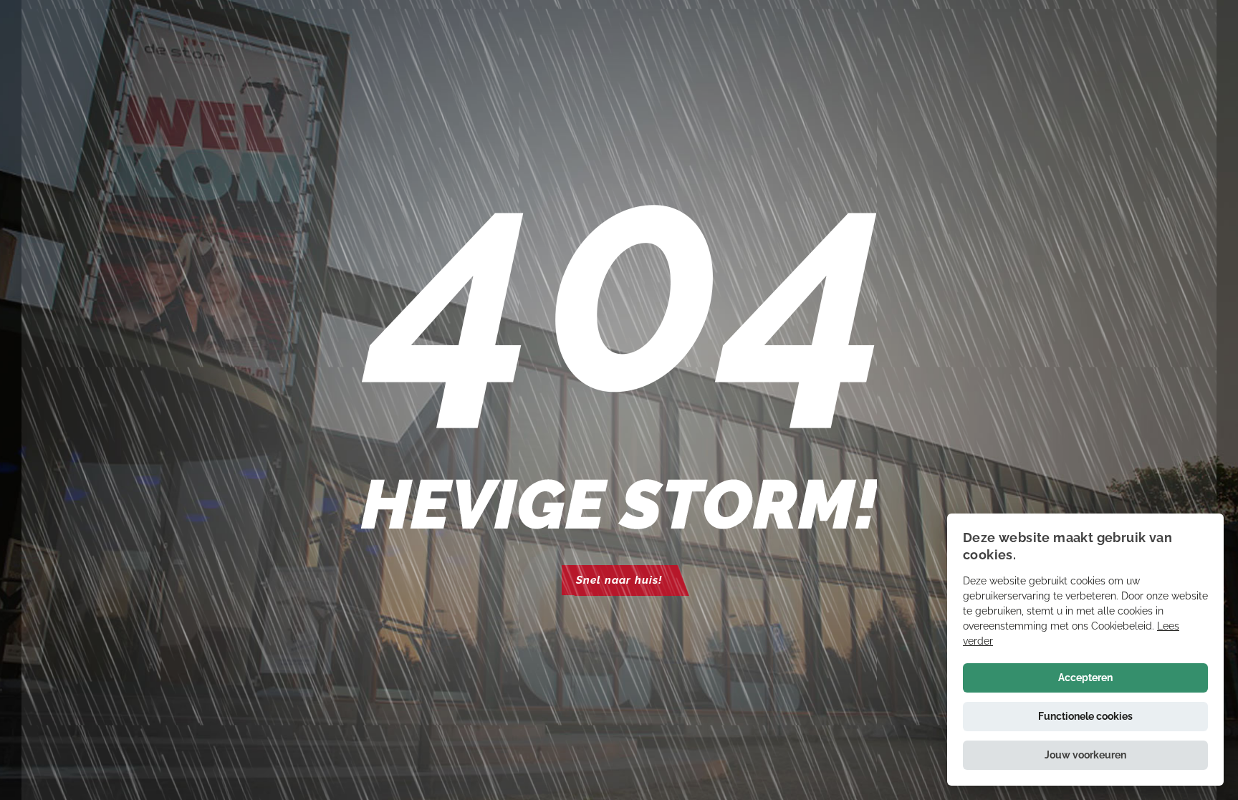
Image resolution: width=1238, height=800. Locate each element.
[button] (1085, 755)
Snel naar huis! (619, 580)
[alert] (1085, 650)
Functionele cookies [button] (1085, 716)
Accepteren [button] (1085, 677)
